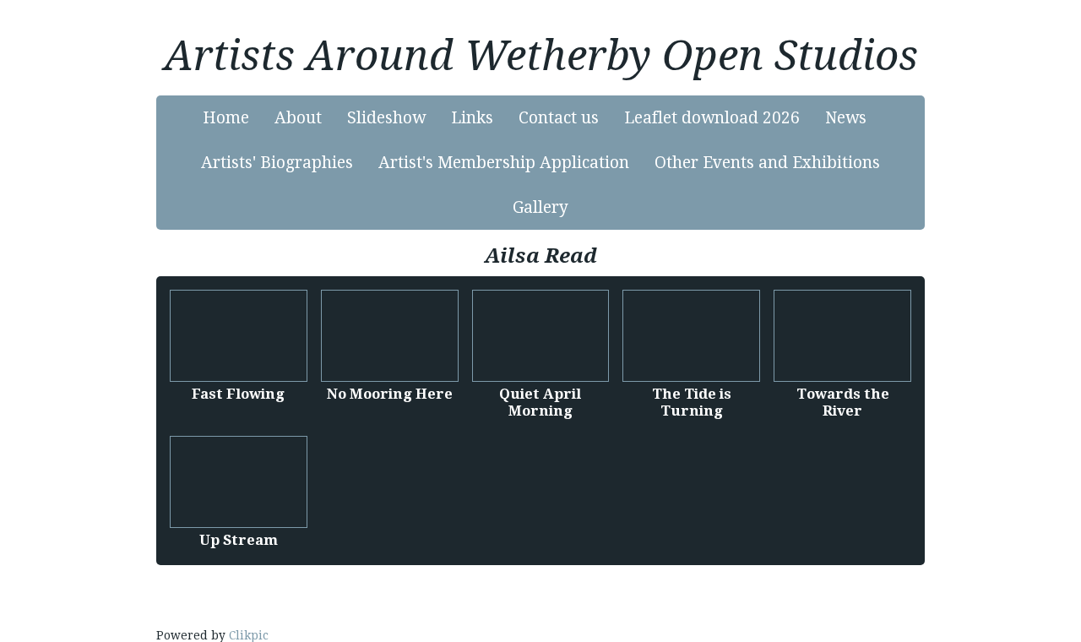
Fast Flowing (238, 393)
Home (226, 118)
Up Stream (238, 539)
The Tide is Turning (691, 402)
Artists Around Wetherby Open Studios (541, 55)
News (845, 118)
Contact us (559, 118)
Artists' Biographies (277, 162)
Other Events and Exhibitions (767, 162)
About (298, 118)
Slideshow (386, 118)
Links (472, 118)
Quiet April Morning (540, 402)
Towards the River (842, 402)
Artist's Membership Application (503, 162)
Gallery (540, 207)
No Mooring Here (390, 393)
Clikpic (249, 635)
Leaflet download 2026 (712, 118)
